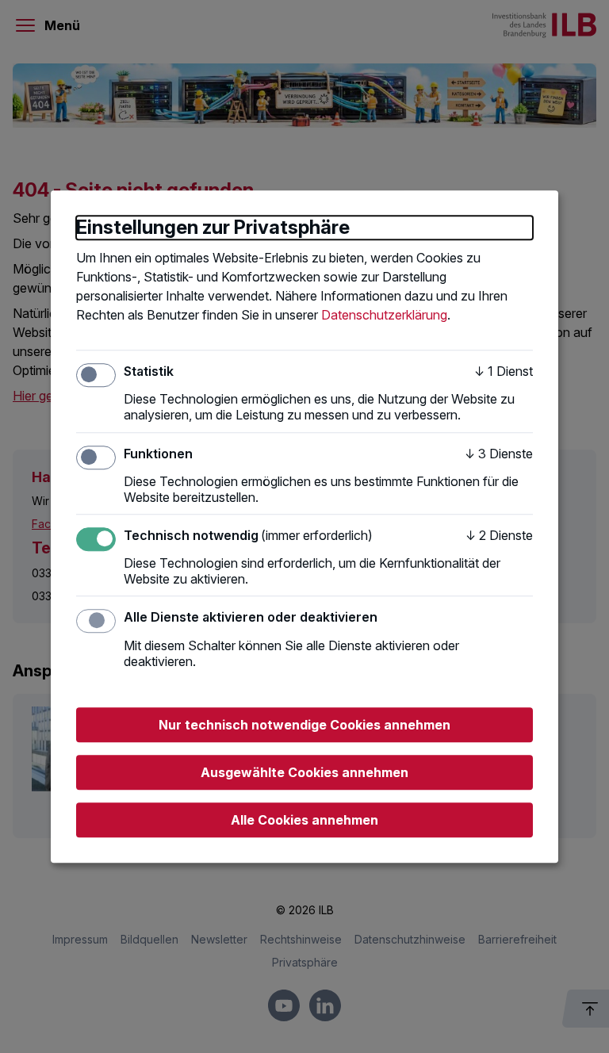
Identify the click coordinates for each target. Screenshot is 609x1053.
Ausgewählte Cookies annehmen (304, 772)
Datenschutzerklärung (384, 315)
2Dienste (499, 535)
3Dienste (499, 453)
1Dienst (503, 371)
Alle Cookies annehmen (304, 820)
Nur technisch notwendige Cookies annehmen (304, 725)
